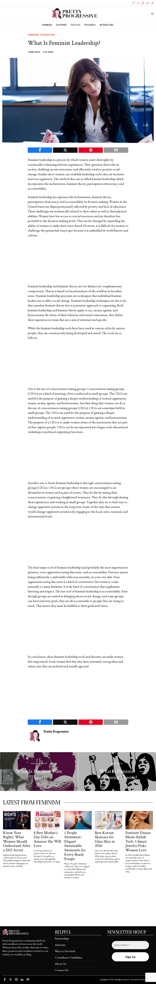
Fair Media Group (146, 979)
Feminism (33, 34)
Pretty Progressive (56, 731)
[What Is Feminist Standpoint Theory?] (117, 771)
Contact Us (61, 970)
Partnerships (62, 938)
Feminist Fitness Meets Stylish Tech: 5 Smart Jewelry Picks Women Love (138, 841)
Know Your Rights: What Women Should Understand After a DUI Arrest (16, 841)
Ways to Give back (65, 951)
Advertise (60, 945)
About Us (60, 964)
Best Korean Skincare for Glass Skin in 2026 (105, 839)
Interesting (47, 34)
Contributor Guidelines (68, 957)
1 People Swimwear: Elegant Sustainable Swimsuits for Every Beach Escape (75, 846)
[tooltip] (133, 3)
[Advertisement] (78, 262)
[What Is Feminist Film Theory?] (39, 771)
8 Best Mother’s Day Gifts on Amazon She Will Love (47, 839)
